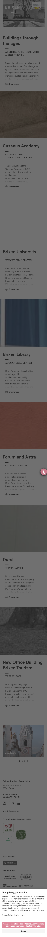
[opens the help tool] (43, 471)
